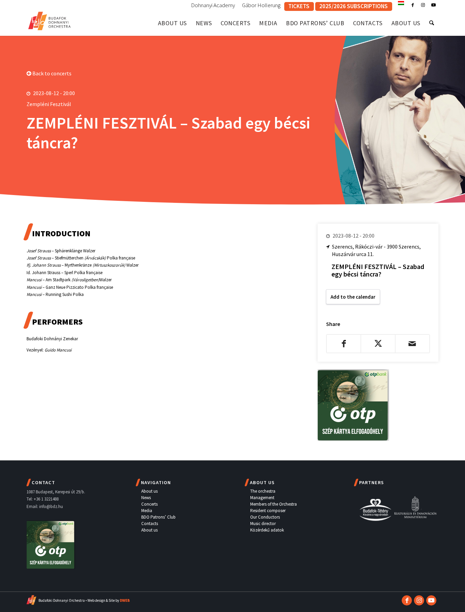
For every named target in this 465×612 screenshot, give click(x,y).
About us (149, 491)
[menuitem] (213, 5)
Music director (263, 523)
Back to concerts (51, 73)
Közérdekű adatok (267, 530)
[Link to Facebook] (413, 5)
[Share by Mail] (412, 344)
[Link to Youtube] (433, 5)
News (146, 498)
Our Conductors (265, 517)
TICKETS (298, 6)
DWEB (125, 600)
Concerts (149, 504)
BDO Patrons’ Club (158, 517)
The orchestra (262, 491)
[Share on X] (378, 344)
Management (262, 498)
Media (146, 510)
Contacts (149, 523)
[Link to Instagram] (423, 5)
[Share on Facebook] (343, 344)
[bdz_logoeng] (49, 19)
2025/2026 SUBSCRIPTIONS (353, 6)
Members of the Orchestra (273, 504)
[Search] (431, 23)
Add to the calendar (353, 297)
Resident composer (268, 510)
